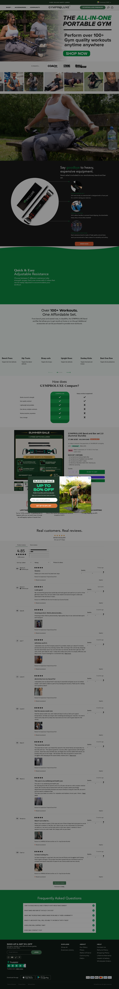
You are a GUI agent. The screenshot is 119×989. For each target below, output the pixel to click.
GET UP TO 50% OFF (43, 506)
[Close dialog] (89, 478)
